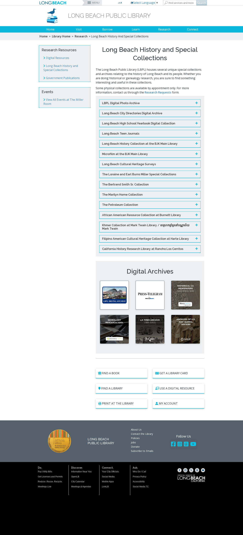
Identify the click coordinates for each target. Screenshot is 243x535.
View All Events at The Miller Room (63, 102)
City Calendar (77, 481)
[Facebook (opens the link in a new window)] (179, 470)
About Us (136, 429)
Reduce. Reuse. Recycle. (50, 481)
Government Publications (62, 78)
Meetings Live (44, 486)
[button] (147, 103)
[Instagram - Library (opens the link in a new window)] (179, 444)
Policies (135, 438)
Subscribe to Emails (142, 451)
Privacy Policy (139, 476)
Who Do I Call (139, 471)
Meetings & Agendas (81, 486)
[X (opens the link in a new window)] (191, 470)
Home (50, 29)
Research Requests (158, 92)
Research (164, 29)
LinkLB (105, 486)
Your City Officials (110, 471)
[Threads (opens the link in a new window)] (197, 470)
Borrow (107, 29)
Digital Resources (57, 58)
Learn (136, 29)
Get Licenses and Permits (50, 476)
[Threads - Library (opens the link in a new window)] (186, 444)
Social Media (108, 476)
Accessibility (139, 481)
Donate (135, 446)
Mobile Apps (108, 481)
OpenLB (75, 476)
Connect (192, 29)
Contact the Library (142, 434)
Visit (79, 29)
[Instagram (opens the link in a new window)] (185, 470)
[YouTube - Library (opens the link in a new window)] (193, 444)
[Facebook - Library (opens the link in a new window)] (173, 444)
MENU (95, 2)
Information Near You (81, 471)
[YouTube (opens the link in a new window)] (203, 470)
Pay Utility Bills (45, 471)
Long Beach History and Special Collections (60, 68)
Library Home (61, 36)
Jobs (133, 442)
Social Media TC (141, 486)
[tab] (149, 103)
